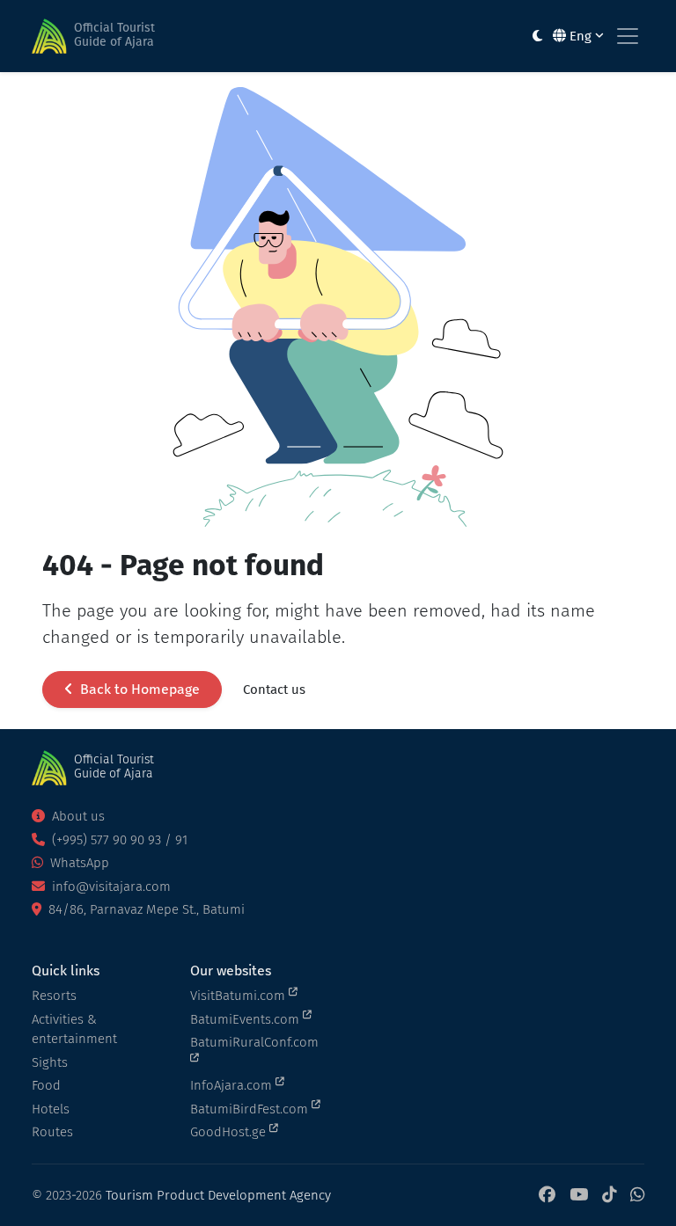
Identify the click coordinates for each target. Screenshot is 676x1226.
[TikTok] (609, 1196)
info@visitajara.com (109, 886)
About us (76, 816)
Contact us (274, 689)
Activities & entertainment (74, 1029)
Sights (50, 1062)
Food (46, 1085)
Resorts (54, 995)
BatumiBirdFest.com (251, 1109)
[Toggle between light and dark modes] (537, 36)
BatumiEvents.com (246, 1019)
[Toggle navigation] (627, 36)
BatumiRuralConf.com (254, 1042)
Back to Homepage (138, 689)
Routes (52, 1132)
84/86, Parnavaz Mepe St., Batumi (145, 909)
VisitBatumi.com (239, 995)
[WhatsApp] (637, 1196)
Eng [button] (580, 36)
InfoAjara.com (233, 1085)
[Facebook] (547, 1196)
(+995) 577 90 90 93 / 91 (117, 840)
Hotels (51, 1109)
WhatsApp (78, 863)
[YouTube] (578, 1196)
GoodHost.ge (229, 1132)
